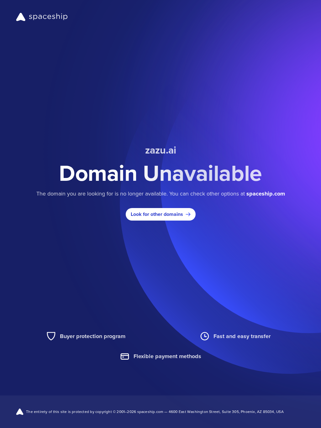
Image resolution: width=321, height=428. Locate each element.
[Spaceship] (42, 17)
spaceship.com (265, 194)
